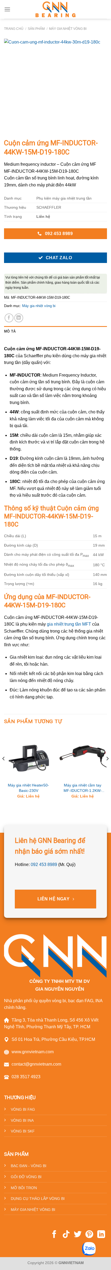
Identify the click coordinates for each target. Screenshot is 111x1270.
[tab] (55, 331)
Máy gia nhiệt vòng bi (67, 29)
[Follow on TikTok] (66, 1235)
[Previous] (3, 769)
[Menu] (7, 9)
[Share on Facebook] (9, 317)
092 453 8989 (44, 864)
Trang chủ (13, 29)
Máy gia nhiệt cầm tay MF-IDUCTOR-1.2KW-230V (83, 788)
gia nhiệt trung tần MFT (69, 624)
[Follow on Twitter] (78, 1235)
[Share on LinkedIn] (18, 317)
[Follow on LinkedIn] (101, 1235)
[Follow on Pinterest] (89, 1235)
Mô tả (10, 331)
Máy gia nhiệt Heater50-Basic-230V (28, 788)
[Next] (107, 769)
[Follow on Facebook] (54, 1235)
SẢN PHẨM (36, 29)
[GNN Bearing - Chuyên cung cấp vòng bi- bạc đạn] (55, 9)
